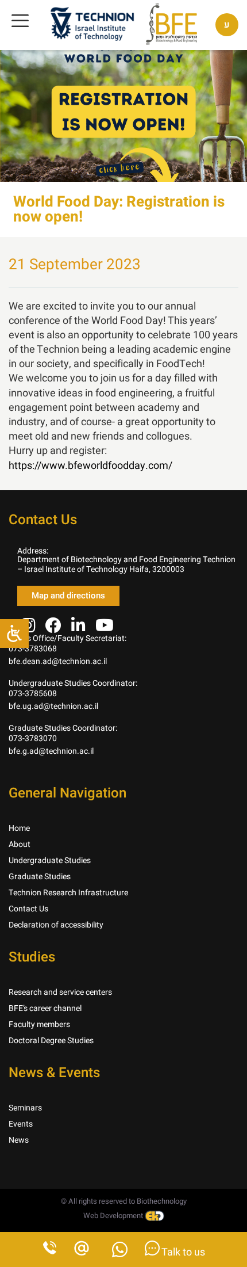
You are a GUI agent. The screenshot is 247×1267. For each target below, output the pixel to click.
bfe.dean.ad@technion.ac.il (58, 661)
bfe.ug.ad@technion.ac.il (53, 706)
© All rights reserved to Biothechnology (124, 1201)
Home (19, 828)
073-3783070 (33, 738)
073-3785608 (33, 694)
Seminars (25, 1108)
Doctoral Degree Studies (51, 1041)
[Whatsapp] (119, 1253)
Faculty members (39, 1024)
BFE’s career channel (45, 1008)
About (19, 844)
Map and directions (68, 595)
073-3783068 (33, 649)
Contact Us (28, 909)
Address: (32, 551)
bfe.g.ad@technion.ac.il (51, 751)
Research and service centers (60, 992)
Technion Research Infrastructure (68, 893)
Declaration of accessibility (56, 925)
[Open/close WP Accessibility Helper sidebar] (14, 633)
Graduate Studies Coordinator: (63, 728)
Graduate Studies (40, 877)
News (19, 1140)
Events (21, 1124)
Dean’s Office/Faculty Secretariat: (67, 638)
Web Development (114, 1215)
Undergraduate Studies (50, 860)
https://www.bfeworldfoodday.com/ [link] (90, 466)
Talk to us (182, 1252)
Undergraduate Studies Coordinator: (73, 683)
